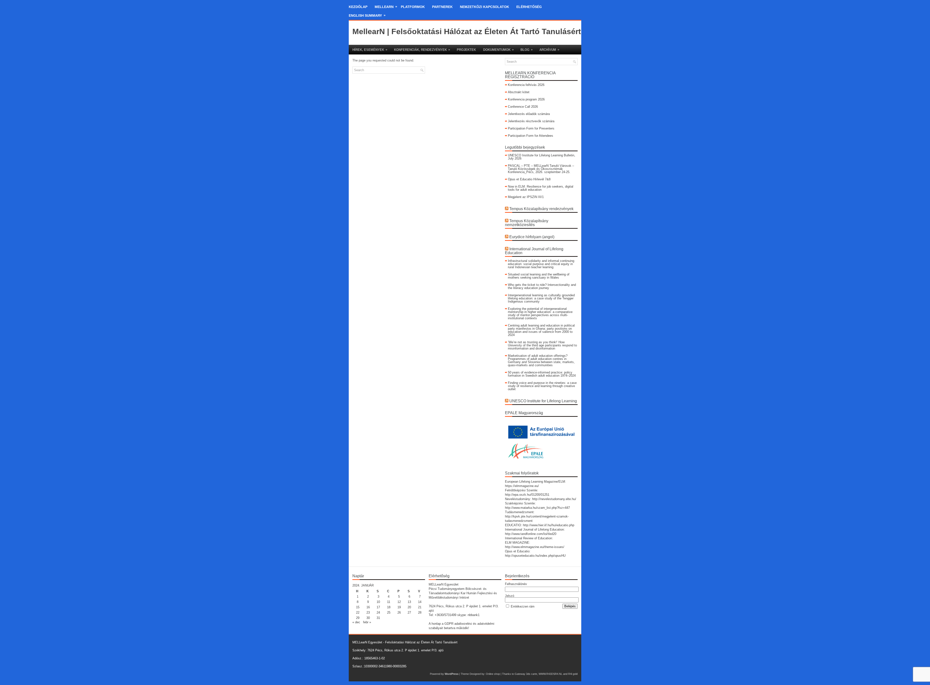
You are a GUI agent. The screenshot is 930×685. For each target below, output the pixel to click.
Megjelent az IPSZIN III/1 (526, 197)
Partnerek (442, 7)
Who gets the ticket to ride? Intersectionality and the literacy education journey (542, 286)
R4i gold (573, 673)
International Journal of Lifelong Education (534, 251)
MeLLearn (386, 7)
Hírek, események (369, 50)
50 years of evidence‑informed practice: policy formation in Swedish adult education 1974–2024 (542, 374)
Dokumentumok (498, 50)
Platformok (413, 7)
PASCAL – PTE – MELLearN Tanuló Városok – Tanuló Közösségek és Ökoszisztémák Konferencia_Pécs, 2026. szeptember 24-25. (541, 169)
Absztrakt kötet (518, 92)
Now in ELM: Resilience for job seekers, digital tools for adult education (540, 188)
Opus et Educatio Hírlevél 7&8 (529, 179)
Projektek (466, 50)
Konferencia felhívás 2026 (526, 85)
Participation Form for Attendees (530, 135)
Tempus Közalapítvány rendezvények (541, 209)
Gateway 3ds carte (526, 673)
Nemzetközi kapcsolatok (484, 7)
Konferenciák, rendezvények (422, 50)
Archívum (549, 50)
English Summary (367, 15)
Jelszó (509, 596)
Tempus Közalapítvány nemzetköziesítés (526, 223)
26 (399, 612)
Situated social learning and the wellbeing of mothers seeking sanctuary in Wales (538, 276)
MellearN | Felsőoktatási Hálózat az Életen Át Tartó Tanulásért (466, 31)
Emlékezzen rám (523, 606)
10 (378, 602)
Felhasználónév (516, 584)
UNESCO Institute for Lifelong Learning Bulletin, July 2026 (541, 156)
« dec (356, 622)
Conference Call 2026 (523, 106)
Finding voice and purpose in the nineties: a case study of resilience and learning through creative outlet (542, 386)
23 (368, 612)
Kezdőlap (358, 7)
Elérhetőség (529, 7)
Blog (526, 50)
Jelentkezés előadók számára (529, 114)
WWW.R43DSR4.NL (550, 673)
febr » (367, 622)
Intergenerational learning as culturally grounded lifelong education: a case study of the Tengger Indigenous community (541, 298)
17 (378, 607)
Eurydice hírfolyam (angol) (531, 237)
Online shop (493, 673)
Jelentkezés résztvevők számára (531, 121)
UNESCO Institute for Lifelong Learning (543, 401)
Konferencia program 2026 (526, 99)
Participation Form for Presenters (531, 128)
